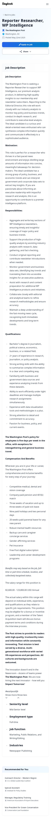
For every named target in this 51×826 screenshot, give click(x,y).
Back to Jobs (10, 15)
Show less (22, 695)
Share (25, 51)
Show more (11, 695)
